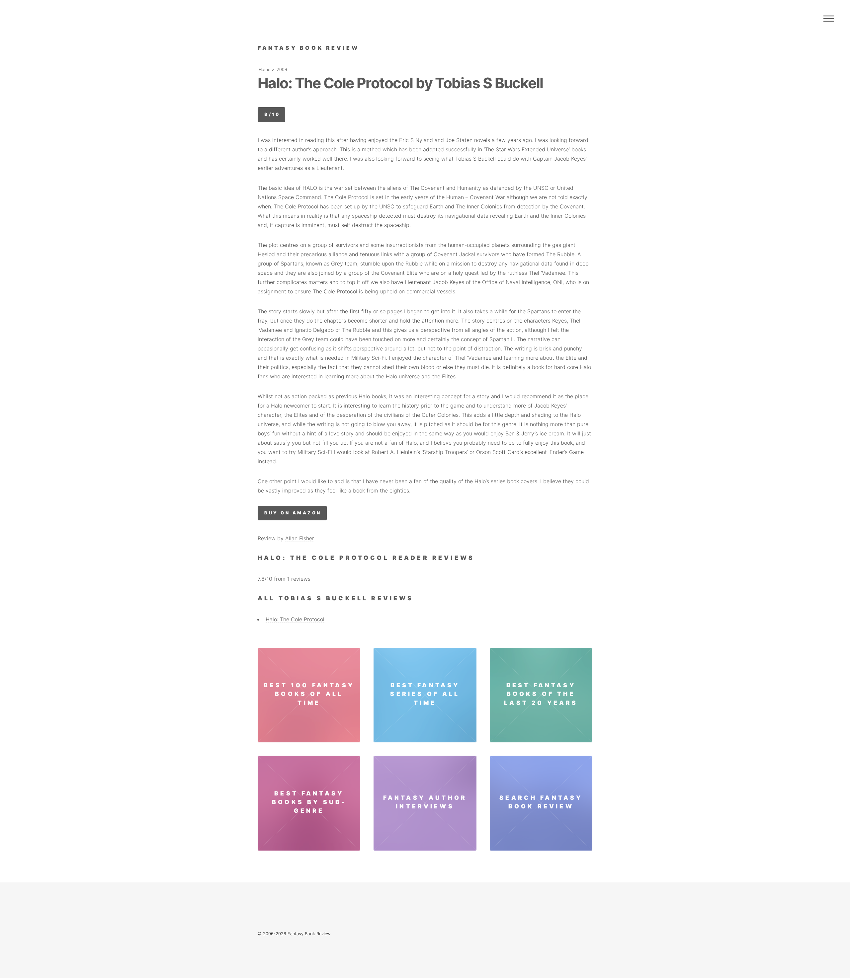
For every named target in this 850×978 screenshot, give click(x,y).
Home (264, 69)
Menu (828, 19)
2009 (282, 69)
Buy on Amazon (292, 512)
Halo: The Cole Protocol (295, 619)
